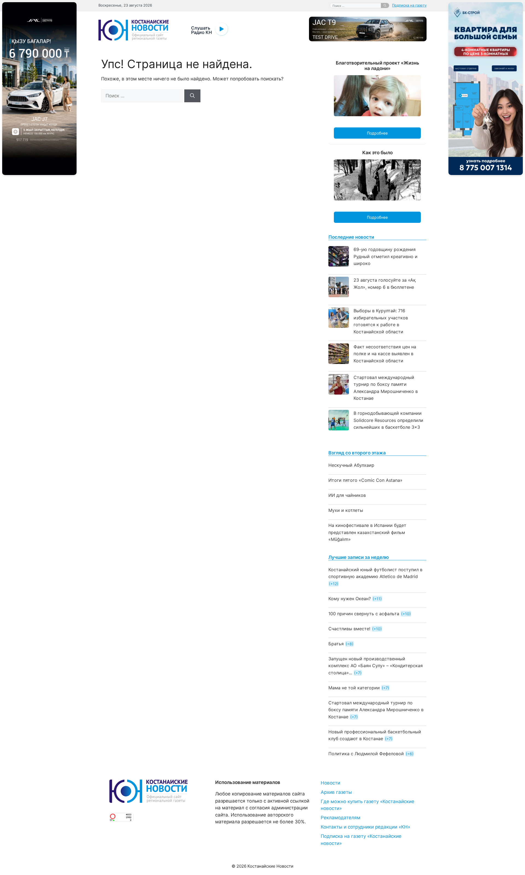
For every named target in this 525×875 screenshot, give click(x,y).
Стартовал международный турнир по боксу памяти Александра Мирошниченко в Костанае (376, 709)
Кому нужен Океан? (349, 598)
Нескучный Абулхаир (351, 465)
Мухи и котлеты (345, 510)
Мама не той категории (354, 687)
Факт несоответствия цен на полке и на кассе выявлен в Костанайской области (385, 353)
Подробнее (377, 133)
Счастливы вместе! (349, 628)
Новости (330, 783)
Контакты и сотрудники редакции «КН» (365, 827)
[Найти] (385, 5)
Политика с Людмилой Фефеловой (366, 753)
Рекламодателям (340, 817)
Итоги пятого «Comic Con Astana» (365, 480)
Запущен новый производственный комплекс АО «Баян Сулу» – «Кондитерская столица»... (375, 665)
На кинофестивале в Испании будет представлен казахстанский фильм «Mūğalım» (367, 532)
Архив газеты (336, 792)
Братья (336, 643)
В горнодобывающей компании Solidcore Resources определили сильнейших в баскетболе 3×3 (388, 420)
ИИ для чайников (347, 495)
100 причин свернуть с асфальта (363, 613)
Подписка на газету (409, 5)
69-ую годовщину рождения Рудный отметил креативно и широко (386, 256)
